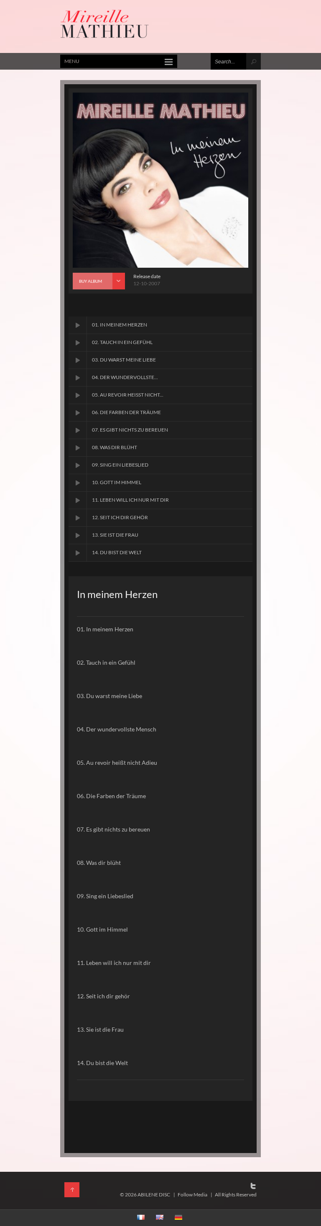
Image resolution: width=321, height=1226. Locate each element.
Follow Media (192, 1194)
